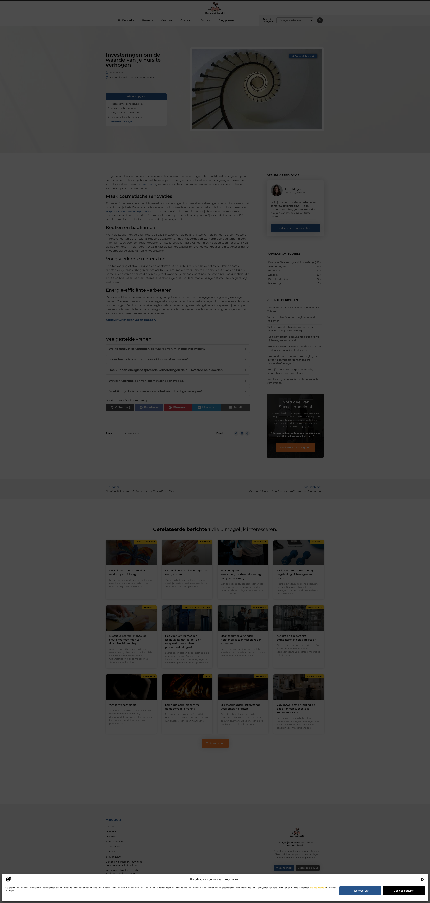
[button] (423, 879)
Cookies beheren (404, 890)
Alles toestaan (360, 890)
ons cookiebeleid (318, 887)
